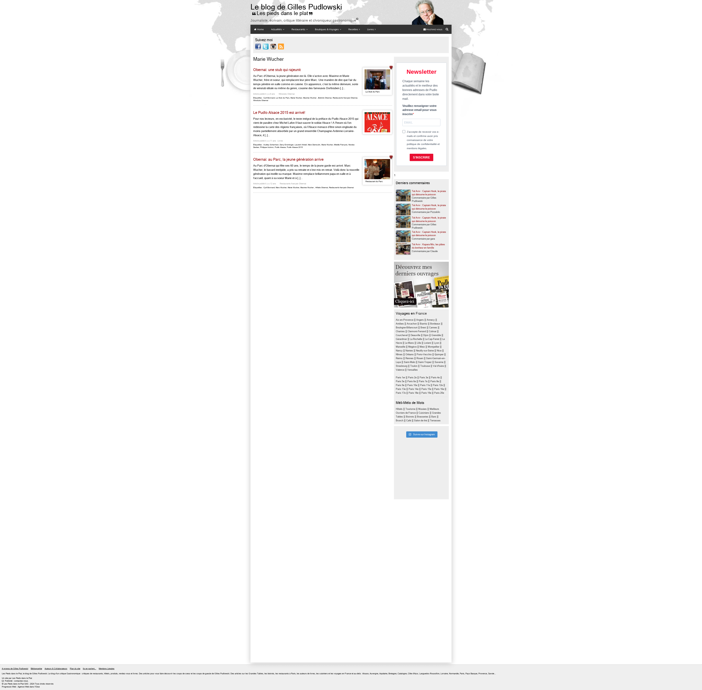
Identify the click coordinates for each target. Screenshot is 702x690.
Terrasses (435, 420)
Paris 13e (401, 389)
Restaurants (299, 29)
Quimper (439, 354)
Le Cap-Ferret (432, 339)
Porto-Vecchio (424, 354)
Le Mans (409, 343)
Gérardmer (401, 339)
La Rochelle (416, 339)
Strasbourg (401, 366)
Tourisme (410, 409)
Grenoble (436, 335)
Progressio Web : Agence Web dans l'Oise (21, 687)
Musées (422, 409)
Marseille (400, 346)
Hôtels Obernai (321, 188)
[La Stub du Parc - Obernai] (377, 79)
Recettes (353, 29)
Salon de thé (420, 420)
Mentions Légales (106, 668)
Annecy (431, 319)
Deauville (415, 335)
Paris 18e (413, 392)
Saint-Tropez (425, 362)
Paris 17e (401, 392)
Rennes (409, 358)
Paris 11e (425, 385)
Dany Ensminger (287, 145)
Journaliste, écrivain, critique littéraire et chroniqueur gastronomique (304, 20)
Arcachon (412, 323)
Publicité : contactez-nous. (15, 681)
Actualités (276, 29)
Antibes (400, 323)
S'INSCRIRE (421, 157)
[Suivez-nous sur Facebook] (258, 46)
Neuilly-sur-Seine (425, 350)
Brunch (399, 420)
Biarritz (423, 323)
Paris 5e (400, 381)
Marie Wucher (296, 98)
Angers (420, 319)
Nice (439, 350)
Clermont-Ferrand (417, 331)
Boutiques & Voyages (327, 29)
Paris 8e (434, 381)
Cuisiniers (424, 412)
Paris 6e (411, 381)
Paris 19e (426, 392)
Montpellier (433, 346)
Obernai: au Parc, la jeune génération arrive (288, 159)
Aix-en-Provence (404, 319)
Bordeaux (435, 323)
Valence (400, 369)
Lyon (436, 343)
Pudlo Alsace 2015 (295, 147)
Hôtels (399, 409)
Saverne (439, 362)
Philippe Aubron (267, 147)
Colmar (432, 331)
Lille (419, 343)
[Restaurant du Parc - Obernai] (377, 169)
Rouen (419, 358)
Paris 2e (412, 377)
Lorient (427, 343)
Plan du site (75, 668)
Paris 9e (400, 385)
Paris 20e (439, 392)
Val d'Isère (438, 366)
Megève (412, 346)
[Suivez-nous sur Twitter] (266, 46)
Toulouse (425, 366)
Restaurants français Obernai (345, 98)
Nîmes (399, 354)
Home (260, 29)
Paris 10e (412, 385)
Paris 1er (400, 377)
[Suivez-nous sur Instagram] (273, 46)
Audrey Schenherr (271, 145)
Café (408, 420)
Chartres (400, 331)
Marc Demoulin (314, 145)
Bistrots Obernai (325, 98)
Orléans (409, 354)
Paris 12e (438, 385)
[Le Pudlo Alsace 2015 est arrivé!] (377, 122)
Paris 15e (426, 389)
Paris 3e (424, 377)
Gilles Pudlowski (39, 673)
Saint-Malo (409, 362)
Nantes (409, 350)
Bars (433, 416)
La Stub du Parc (282, 98)
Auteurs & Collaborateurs (56, 668)
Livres (370, 29)
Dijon (426, 335)
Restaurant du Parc (374, 181)
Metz (422, 346)
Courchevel (402, 335)
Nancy (399, 350)
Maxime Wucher (309, 98)
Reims (399, 358)
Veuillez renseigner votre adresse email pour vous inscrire (419, 110)
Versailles (412, 369)
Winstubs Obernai (287, 94)
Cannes (433, 327)
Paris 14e (413, 389)
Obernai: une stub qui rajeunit (277, 70)
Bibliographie (36, 668)
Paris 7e (423, 381)
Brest (423, 327)
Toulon (413, 366)
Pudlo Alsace (280, 147)
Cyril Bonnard (269, 98)
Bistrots (410, 416)
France (421, 313)
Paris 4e (435, 377)
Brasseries (422, 416)
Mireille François (340, 145)
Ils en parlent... (89, 668)
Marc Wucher (281, 188)
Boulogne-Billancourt (407, 327)
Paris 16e (439, 389)
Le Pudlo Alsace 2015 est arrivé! (279, 113)
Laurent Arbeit (301, 145)
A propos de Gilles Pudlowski (15, 668)
